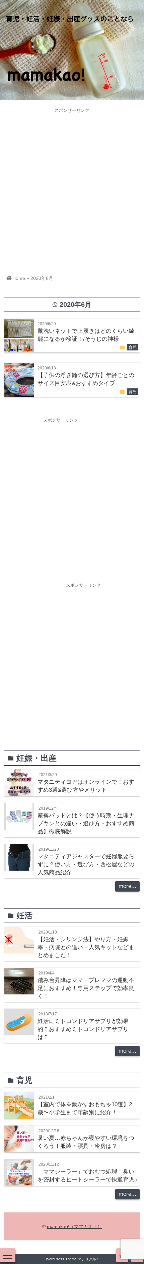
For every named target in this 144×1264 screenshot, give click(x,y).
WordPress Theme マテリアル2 (72, 1259)
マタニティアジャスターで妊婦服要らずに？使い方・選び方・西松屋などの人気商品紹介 (86, 864)
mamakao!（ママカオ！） (74, 1226)
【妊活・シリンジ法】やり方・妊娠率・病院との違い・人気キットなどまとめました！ (86, 947)
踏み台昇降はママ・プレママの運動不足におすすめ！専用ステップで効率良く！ (86, 988)
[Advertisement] (72, 187)
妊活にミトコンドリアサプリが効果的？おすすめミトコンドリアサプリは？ (83, 1029)
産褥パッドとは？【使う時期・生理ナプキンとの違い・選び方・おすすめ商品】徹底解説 (86, 823)
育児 (133, 347)
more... (127, 886)
